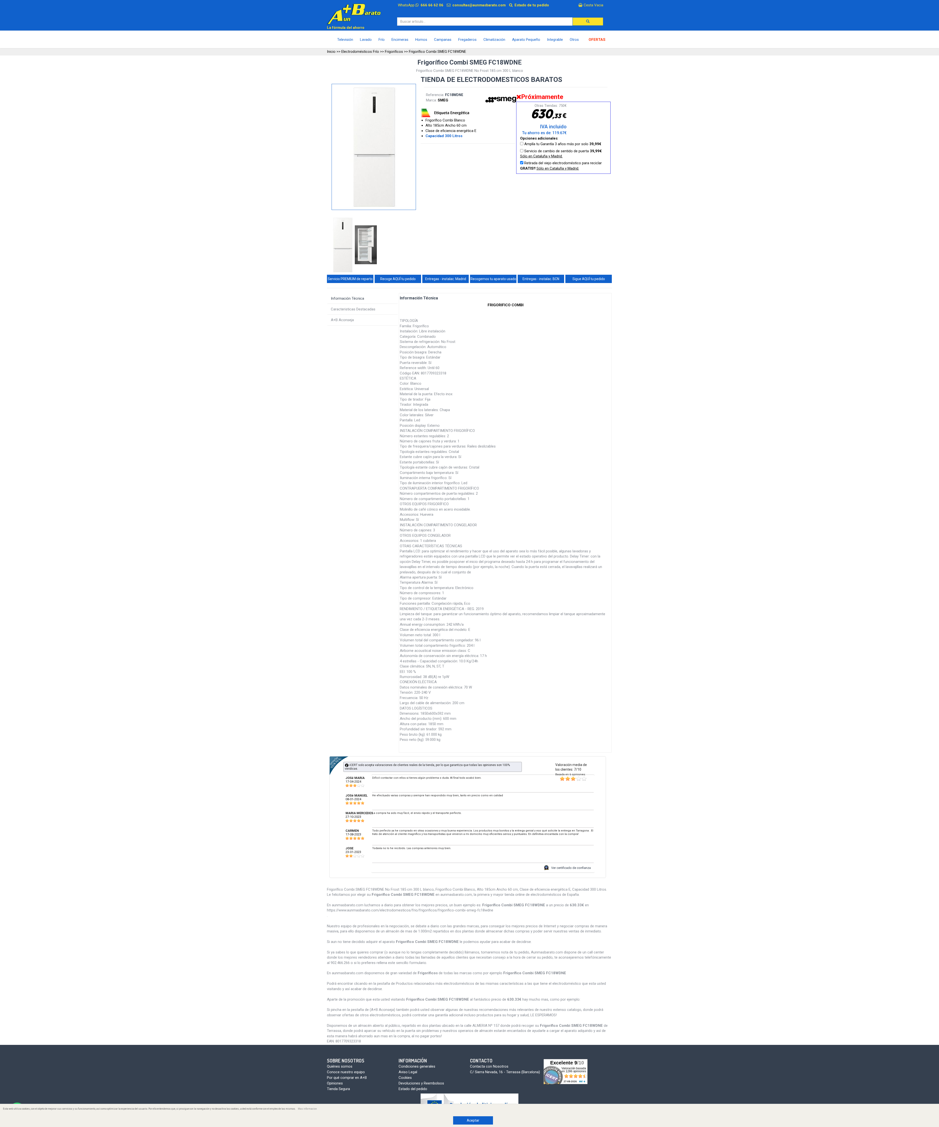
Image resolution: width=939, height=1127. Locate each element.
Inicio (331, 51)
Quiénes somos (339, 1066)
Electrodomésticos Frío (360, 51)
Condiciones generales (417, 1066)
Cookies (405, 1077)
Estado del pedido (413, 1089)
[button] (587, 21)
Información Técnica (347, 298)
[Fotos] (343, 245)
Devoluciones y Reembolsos (421, 1083)
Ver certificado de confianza (571, 868)
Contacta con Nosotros (489, 1066)
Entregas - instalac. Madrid (445, 279)
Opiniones (335, 1083)
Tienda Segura (338, 1089)
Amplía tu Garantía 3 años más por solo (562, 144)
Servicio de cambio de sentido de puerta (561, 153)
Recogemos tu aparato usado (493, 279)
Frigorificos (394, 51)
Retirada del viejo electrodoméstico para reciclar (561, 165)
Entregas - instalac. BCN (541, 279)
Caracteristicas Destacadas (353, 309)
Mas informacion (307, 1108)
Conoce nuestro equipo (346, 1072)
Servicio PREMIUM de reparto (350, 279)
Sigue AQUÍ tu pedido (588, 279)
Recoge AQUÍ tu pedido (398, 279)
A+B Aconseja (342, 320)
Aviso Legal (408, 1072)
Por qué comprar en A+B (347, 1077)
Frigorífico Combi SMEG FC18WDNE (437, 51)
